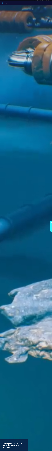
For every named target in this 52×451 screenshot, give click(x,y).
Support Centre (51, 227)
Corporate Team (42, 0)
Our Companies (48, 0)
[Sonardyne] (5, 3)
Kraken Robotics (36, 0)
